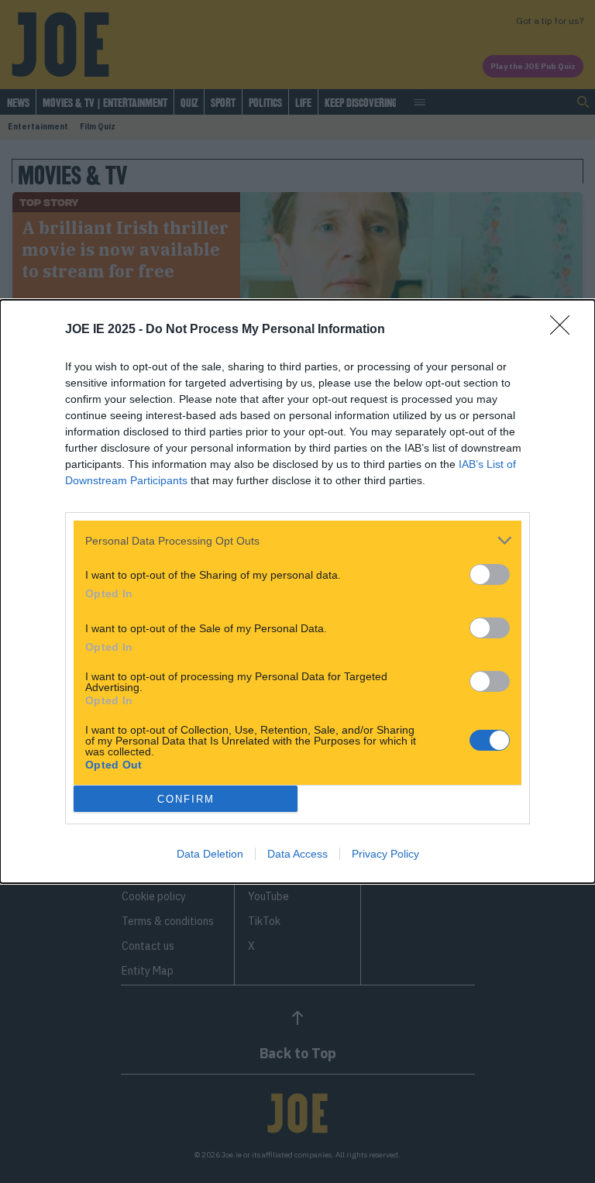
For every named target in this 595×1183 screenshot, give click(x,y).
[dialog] (297, 591)
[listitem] (297, 540)
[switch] (489, 574)
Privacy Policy (385, 854)
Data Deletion (210, 854)
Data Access (297, 854)
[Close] (565, 330)
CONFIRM (186, 799)
